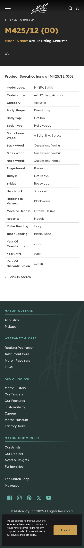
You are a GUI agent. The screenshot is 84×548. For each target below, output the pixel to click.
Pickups (10, 327)
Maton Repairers (17, 360)
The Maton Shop (17, 479)
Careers (11, 413)
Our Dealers (14, 454)
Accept (65, 530)
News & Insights (17, 460)
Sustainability (15, 407)
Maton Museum (16, 420)
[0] (77, 8)
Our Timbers (14, 394)
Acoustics (12, 320)
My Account (13, 486)
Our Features (15, 401)
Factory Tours (15, 426)
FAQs (9, 367)
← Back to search (18, 277)
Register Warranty (19, 348)
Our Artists (12, 447)
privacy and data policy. (24, 534)
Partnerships (14, 466)
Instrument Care (17, 354)
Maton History (15, 388)
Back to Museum (22, 20)
